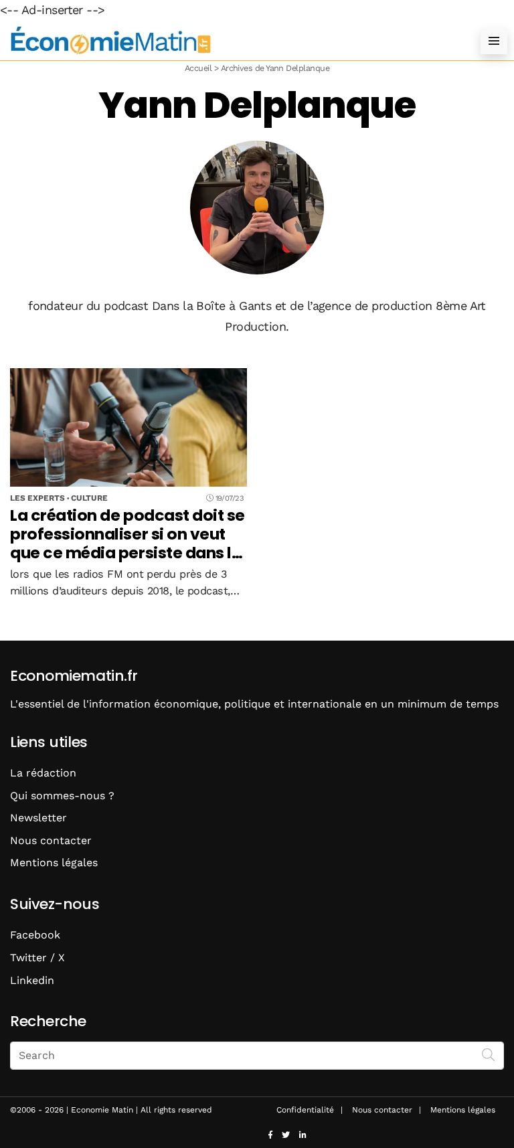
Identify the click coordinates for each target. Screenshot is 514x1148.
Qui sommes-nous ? (62, 795)
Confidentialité (305, 1110)
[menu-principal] (494, 40)
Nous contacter (51, 840)
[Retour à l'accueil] (230, 40)
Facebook (35, 934)
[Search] (488, 1054)
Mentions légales (54, 862)
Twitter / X (37, 957)
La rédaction (43, 772)
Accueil (198, 68)
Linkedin (32, 980)
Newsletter (38, 817)
